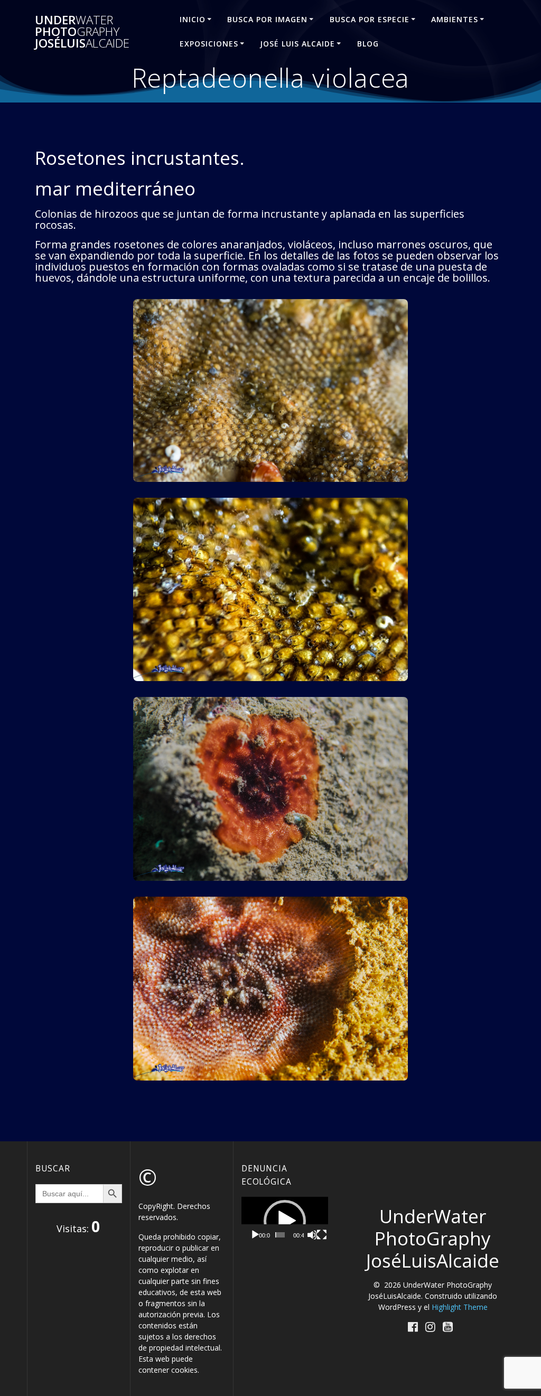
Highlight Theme (460, 1307)
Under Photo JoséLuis (82, 32)
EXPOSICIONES (209, 44)
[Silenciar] (312, 1235)
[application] (284, 1221)
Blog (368, 44)
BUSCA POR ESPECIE (369, 19)
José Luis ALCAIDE (297, 44)
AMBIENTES (454, 19)
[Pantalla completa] (321, 1235)
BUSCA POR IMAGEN (267, 19)
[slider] (280, 1234)
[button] (285, 1221)
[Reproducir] (255, 1235)
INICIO (193, 19)
